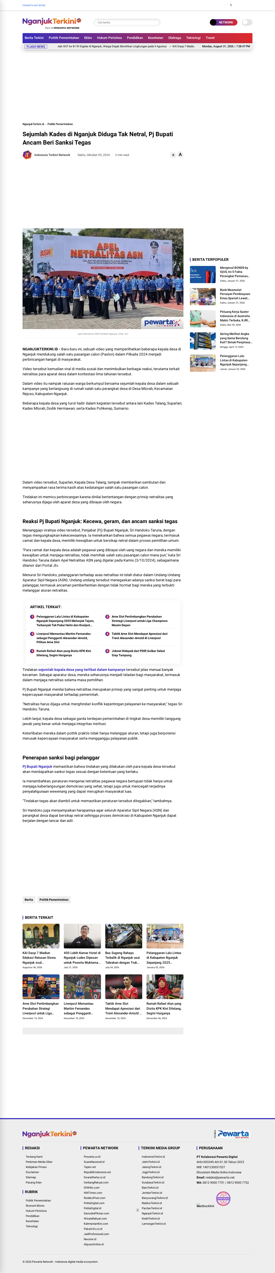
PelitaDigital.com (94, 1203)
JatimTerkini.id (151, 1161)
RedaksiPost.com (94, 1198)
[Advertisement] (137, 85)
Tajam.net (90, 1167)
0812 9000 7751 (214, 1182)
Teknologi (193, 38)
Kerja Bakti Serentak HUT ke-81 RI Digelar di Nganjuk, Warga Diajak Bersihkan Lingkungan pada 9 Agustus (78, 46)
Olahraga (174, 38)
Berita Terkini (34, 38)
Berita (29, 899)
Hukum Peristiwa (109, 38)
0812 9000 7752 (238, 1182)
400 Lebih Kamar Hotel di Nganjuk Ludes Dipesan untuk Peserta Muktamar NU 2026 (82, 958)
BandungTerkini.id (152, 1177)
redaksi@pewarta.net (220, 1177)
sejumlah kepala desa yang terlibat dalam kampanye (81, 669)
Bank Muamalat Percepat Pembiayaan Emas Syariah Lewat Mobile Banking (235, 294)
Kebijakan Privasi (36, 1167)
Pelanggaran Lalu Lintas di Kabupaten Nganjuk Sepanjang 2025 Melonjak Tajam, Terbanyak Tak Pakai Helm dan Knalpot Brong (65, 621)
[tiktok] (250, 5)
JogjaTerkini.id (150, 1172)
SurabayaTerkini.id (153, 1182)
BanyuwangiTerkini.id (155, 1198)
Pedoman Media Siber (39, 1161)
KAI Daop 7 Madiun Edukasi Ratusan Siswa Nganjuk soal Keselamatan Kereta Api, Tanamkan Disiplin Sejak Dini (40, 958)
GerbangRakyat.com (96, 1182)
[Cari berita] (156, 22)
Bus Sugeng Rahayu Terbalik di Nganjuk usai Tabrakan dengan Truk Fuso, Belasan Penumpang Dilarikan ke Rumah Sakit (122, 958)
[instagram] (237, 5)
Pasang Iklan (34, 1182)
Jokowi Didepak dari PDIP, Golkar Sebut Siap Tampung (138, 653)
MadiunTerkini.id (152, 1203)
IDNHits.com (91, 1187)
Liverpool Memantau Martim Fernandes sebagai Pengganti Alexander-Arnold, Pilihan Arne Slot (64, 638)
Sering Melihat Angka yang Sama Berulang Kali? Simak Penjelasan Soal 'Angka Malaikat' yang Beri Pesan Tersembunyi (236, 338)
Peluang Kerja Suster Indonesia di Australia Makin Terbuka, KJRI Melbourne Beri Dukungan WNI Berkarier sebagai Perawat (235, 316)
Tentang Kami (34, 1156)
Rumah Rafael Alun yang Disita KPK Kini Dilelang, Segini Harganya (64, 653)
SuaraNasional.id (94, 1161)
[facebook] (224, 5)
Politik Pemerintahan (64, 38)
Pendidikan (135, 38)
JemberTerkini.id (152, 1192)
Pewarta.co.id (92, 1156)
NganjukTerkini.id (33, 124)
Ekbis (88, 38)
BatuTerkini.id (150, 1187)
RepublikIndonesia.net (97, 1172)
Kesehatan (155, 38)
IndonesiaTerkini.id (153, 1156)
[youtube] (244, 5)
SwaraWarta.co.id (94, 1177)
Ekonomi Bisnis (35, 1205)
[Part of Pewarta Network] (232, 1137)
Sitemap (31, 1177)
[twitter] (231, 5)
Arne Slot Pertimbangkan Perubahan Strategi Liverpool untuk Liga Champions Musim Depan (140, 621)
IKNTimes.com (93, 1192)
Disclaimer (32, 1172)
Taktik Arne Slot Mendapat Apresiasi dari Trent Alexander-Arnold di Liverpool (140, 636)
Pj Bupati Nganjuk (37, 766)
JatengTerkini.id (151, 1167)
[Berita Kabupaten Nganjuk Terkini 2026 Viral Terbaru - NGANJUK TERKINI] (52, 27)
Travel (210, 38)
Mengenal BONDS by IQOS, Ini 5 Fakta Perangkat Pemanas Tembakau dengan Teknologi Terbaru (234, 272)
